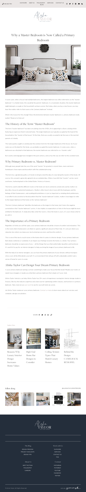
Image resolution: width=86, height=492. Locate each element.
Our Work (23, 3)
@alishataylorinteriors (71, 388)
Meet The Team (28, 465)
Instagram (57, 465)
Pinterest (57, 468)
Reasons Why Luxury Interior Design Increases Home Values (14, 358)
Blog (42, 5)
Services (50, 3)
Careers (28, 470)
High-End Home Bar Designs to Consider (31, 357)
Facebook (57, 473)
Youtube (58, 470)
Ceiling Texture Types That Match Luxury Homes (52, 357)
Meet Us (32, 3)
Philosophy (41, 3)
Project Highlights (27, 452)
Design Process (27, 449)
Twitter (57, 476)
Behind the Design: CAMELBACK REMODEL (71, 357)
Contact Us (60, 3)
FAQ (57, 457)
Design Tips (28, 454)
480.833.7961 (8, 4)
